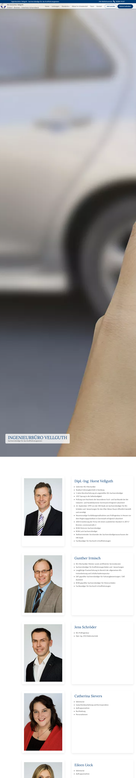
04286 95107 (120, 2)
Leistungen (55, 6)
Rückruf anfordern (125, 6)
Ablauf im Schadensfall (80, 6)
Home (47, 6)
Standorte (65, 6)
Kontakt (99, 6)
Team (92, 6)
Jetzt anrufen (111, 6)
